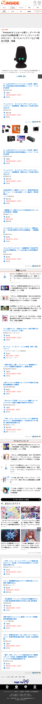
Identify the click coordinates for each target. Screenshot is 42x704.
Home (7, 688)
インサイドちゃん (37, 11)
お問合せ (16, 691)
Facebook (16, 688)
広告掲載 (21, 691)
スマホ (12, 11)
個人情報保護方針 (34, 691)
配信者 (29, 11)
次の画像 (40, 76)
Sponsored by (28, 122)
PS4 (38, 7)
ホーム (4, 7)
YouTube (34, 688)
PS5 (29, 7)
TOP (21, 681)
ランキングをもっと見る (21, 500)
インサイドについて (8, 691)
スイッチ (21, 7)
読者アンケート (4, 11)
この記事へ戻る (21, 76)
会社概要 (27, 691)
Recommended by (32, 552)
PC (21, 11)
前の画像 (2, 76)
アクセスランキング (12, 8)
